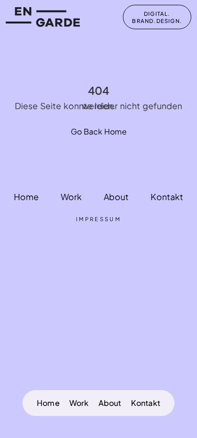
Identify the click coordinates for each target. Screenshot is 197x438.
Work (79, 403)
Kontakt (145, 403)
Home (48, 403)
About (109, 403)
